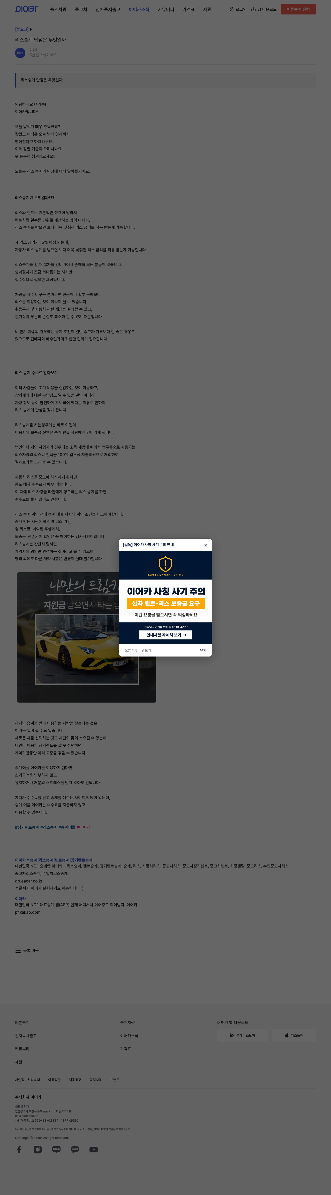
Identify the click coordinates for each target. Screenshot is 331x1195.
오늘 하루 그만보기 (138, 650)
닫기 (203, 650)
